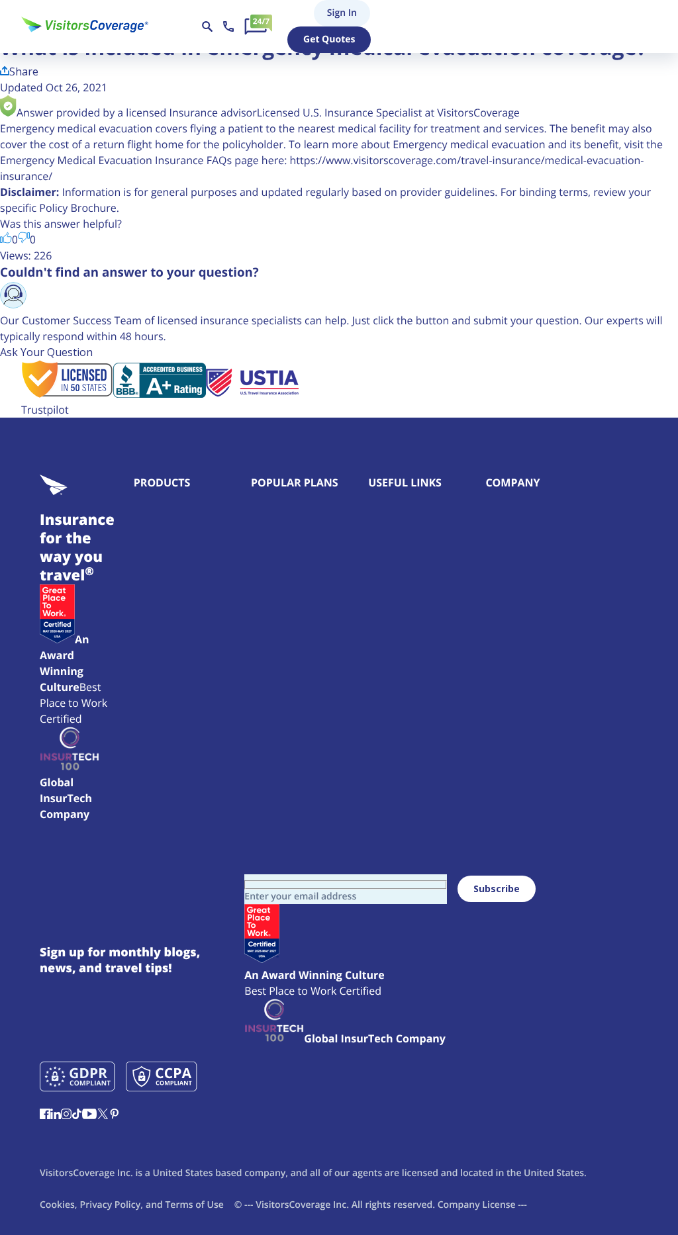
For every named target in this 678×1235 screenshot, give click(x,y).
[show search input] (207, 26)
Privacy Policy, (111, 1205)
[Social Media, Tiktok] (77, 1115)
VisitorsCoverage (293, 1205)
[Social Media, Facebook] (45, 1115)
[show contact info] (228, 26)
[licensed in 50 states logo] (67, 394)
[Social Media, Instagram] (66, 1115)
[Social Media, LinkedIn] (55, 1115)
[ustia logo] (252, 394)
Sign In (320, 13)
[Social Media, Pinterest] (115, 1115)
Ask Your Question (46, 352)
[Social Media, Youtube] (89, 1115)
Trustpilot (45, 409)
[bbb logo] (159, 394)
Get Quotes (329, 39)
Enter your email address (300, 896)
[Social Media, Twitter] (103, 1115)
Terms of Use (194, 1205)
